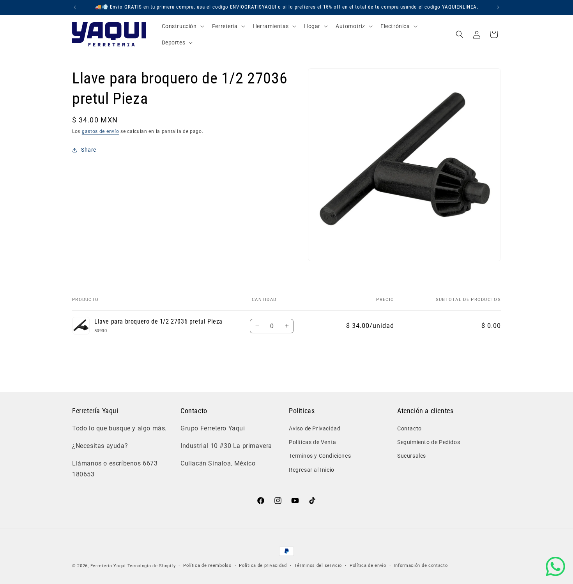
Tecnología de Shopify (151, 565)
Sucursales (411, 456)
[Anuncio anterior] (74, 7)
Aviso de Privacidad (314, 428)
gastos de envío (100, 131)
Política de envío (368, 565)
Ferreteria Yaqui (108, 565)
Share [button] (88, 150)
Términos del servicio (318, 565)
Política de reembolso (207, 565)
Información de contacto (420, 565)
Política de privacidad (262, 565)
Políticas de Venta (312, 442)
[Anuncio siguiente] (498, 7)
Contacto (409, 428)
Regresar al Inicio (311, 470)
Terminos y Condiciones (320, 456)
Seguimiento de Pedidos (428, 442)
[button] (182, 26)
